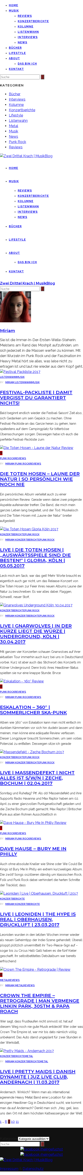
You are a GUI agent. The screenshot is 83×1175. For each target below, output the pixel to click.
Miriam (10, 382)
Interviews (28, 37)
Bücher (15, 47)
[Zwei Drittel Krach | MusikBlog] (26, 1160)
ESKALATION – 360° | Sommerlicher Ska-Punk (33, 709)
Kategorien (9, 1139)
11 (17, 1122)
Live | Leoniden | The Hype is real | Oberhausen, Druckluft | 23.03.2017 (38, 919)
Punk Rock (17, 142)
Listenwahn (28, 31)
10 (13, 1122)
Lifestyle (17, 53)
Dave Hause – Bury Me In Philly (33, 851)
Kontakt (16, 69)
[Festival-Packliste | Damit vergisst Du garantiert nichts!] (20, 372)
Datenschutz (33, 1169)
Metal (13, 126)
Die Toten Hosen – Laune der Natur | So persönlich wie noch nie (40, 479)
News (22, 42)
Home (13, 5)
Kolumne (25, 26)
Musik (14, 10)
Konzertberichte (33, 21)
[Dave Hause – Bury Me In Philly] (33, 823)
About (14, 58)
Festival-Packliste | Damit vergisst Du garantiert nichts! (36, 398)
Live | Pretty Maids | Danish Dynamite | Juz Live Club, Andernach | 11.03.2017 (37, 1077)
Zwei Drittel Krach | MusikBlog (27, 283)
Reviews (25, 15)
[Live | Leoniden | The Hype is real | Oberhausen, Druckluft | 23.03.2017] (39, 893)
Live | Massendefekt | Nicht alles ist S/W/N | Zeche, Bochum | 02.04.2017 (37, 778)
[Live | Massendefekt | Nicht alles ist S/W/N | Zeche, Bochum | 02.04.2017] (32, 752)
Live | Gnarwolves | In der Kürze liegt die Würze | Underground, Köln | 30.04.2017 (36, 633)
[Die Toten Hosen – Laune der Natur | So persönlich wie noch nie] (36, 448)
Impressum (9, 1169)
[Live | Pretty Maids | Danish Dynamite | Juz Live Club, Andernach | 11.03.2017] (27, 1051)
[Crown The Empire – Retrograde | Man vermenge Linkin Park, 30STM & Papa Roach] (35, 969)
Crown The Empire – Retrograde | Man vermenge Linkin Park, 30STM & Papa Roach (39, 1003)
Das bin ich (27, 63)
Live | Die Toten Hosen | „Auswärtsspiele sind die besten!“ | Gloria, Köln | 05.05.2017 (35, 557)
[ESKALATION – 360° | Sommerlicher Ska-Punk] (22, 681)
